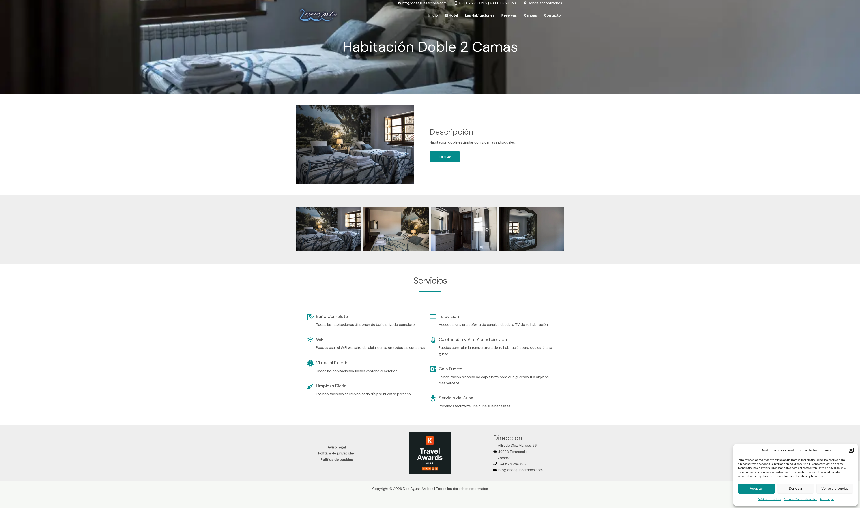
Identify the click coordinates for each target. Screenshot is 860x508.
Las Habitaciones (479, 15)
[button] (851, 450)
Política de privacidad (336, 453)
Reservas (509, 15)
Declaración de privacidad (800, 499)
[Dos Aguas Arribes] (318, 15)
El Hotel (451, 15)
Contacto (552, 15)
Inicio (433, 15)
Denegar (795, 488)
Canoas (530, 15)
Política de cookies (769, 499)
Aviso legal (337, 447)
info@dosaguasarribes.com (520, 469)
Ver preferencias (834, 488)
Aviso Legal (827, 499)
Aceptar (756, 488)
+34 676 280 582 (512, 463)
